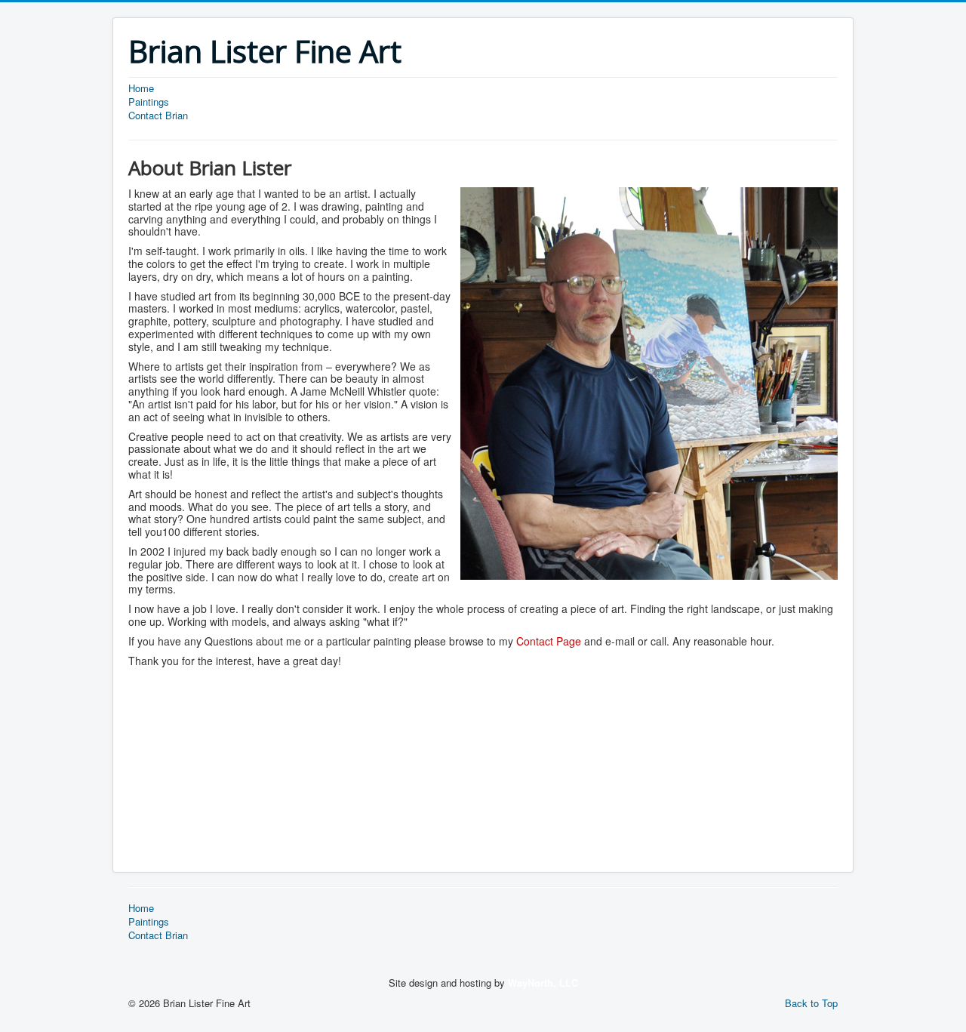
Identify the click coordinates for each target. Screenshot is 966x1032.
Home (141, 88)
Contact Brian (158, 115)
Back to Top (811, 1003)
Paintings (148, 102)
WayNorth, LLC (543, 982)
